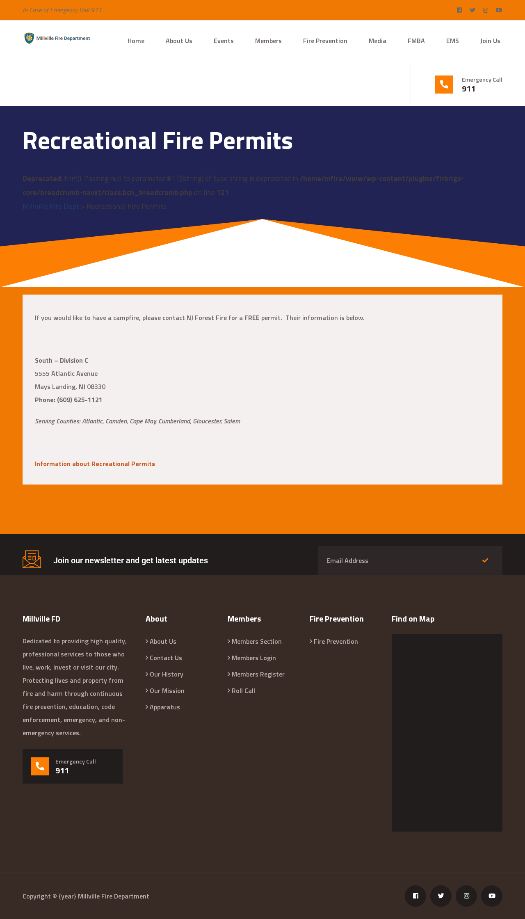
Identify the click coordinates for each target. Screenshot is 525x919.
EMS (452, 41)
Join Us (490, 41)
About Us (179, 41)
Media (377, 41)
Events (224, 41)
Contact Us (166, 658)
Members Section (257, 641)
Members (268, 41)
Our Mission (167, 690)
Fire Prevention (325, 41)
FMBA (416, 41)
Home (136, 41)
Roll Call (243, 690)
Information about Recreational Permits (95, 464)
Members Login (254, 658)
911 (468, 89)
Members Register (258, 674)
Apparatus (165, 707)
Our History (166, 674)
